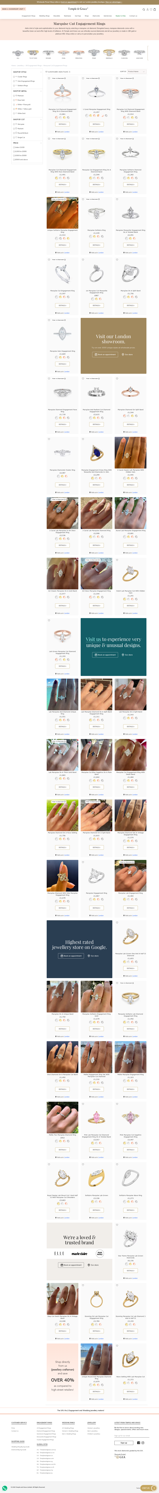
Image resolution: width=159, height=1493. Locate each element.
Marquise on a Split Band (130, 291)
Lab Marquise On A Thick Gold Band (62, 772)
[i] (69, 72)
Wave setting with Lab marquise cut (130, 1377)
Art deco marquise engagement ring (96, 591)
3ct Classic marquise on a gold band (62, 591)
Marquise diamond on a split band (96, 833)
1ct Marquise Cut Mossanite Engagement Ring (96, 292)
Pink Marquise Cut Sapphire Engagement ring (130, 1136)
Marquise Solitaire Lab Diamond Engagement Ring (130, 1015)
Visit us (93, 639)
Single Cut (21, 137)
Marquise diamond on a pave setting (62, 833)
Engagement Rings (28, 16)
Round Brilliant (22, 133)
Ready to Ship (121, 16)
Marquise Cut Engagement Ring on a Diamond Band (96, 171)
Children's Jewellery (93, 1434)
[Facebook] (138, 1443)
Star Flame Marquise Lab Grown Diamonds (130, 1257)
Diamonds (96, 16)
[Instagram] (142, 1443)
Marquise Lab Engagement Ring (130, 893)
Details (62, 124)
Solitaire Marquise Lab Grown (96, 1195)
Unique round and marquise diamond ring (96, 1378)
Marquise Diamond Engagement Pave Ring (62, 410)
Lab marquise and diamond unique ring (62, 713)
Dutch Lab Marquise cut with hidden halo (130, 592)
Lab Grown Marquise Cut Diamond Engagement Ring (62, 652)
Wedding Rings (44, 16)
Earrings (78, 16)
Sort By (123, 71)
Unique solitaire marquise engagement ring (62, 231)
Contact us (133, 16)
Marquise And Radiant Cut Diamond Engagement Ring (96, 410)
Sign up (124, 1443)
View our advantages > (113, 2)
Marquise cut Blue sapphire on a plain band (96, 773)
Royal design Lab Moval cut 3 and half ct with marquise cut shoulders (62, 1196)
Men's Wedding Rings (69, 1434)
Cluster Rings (22, 77)
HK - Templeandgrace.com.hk (46, 1464)
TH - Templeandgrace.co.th (45, 1467)
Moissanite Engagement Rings (46, 1437)
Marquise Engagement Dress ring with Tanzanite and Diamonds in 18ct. (96, 471)
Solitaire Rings (22, 85)
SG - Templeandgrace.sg (44, 1461)
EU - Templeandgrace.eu (45, 1473)
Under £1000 (19, 147)
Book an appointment (107, 354)
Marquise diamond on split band (130, 410)
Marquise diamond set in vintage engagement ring (131, 834)
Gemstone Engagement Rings (46, 1434)
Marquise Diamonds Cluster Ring (62, 470)
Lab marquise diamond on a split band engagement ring (96, 713)
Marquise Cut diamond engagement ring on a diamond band (62, 110)
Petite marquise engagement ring (131, 1074)
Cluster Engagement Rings (45, 1440)
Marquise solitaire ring (97, 230)
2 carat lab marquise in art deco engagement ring (62, 531)
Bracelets (57, 16)
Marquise (20, 124)
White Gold (21, 113)
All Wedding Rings (68, 1428)
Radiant (20, 129)
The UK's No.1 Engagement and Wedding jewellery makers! (80, 1410)
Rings (87, 16)
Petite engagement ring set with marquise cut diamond (96, 1075)
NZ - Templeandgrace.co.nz (45, 1452)
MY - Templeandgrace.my (45, 1470)
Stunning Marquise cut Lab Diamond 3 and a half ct (130, 1317)
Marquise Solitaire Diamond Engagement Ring (130, 171)
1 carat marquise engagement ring (96, 109)
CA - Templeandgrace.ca (45, 1455)
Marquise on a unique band (62, 1014)
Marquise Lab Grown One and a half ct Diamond (130, 954)
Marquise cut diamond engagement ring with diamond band (130, 110)
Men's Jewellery (92, 1431)
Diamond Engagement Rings (46, 1431)
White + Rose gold (24, 104)
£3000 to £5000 (21, 155)
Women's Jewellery (93, 1428)
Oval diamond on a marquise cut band (62, 1074)
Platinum (21, 96)
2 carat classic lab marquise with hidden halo (130, 471)
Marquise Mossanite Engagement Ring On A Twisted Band (130, 231)
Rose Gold (21, 100)
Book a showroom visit (13, 9)
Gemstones (108, 16)
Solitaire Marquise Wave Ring (130, 1195)
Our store (129, 354)
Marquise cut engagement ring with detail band (130, 773)
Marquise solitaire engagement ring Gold (96, 1015)
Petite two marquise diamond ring (62, 1135)
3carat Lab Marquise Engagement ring (130, 530)
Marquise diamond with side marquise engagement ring (62, 894)
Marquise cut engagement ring (62, 291)
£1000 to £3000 (21, 151)
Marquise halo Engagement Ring (62, 351)
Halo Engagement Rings (26, 81)
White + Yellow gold (24, 109)
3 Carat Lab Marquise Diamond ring (96, 530)
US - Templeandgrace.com (45, 1458)
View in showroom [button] (58, 78)
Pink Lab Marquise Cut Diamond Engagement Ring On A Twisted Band (96, 1136)
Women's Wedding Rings (70, 1431)
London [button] (66, 132)
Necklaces (67, 16)
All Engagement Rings (44, 1428)
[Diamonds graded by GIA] (120, 1456)
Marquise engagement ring (96, 893)
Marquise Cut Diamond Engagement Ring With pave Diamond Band (62, 171)
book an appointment (69, 2)
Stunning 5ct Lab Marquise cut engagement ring (96, 1317)
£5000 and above (21, 159)
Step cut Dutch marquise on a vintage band (62, 1317)
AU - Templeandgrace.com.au (46, 1450)
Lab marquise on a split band (130, 712)
